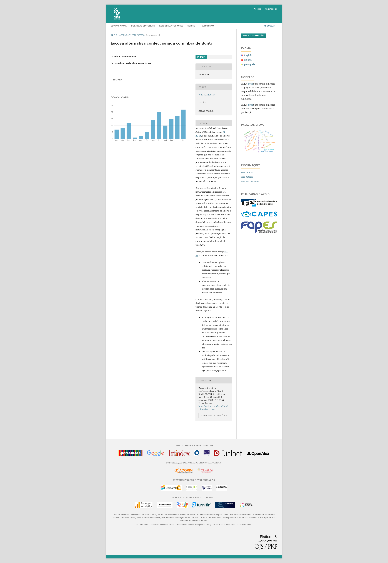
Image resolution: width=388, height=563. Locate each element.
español (248, 59)
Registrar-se (271, 9)
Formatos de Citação (213, 415)
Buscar (270, 26)
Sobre (191, 26)
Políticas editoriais (143, 26)
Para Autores (247, 176)
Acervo (123, 35)
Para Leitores (247, 172)
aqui (250, 83)
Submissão (208, 26)
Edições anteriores (171, 26)
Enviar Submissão (253, 35)
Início (114, 35)
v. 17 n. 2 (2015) (136, 35)
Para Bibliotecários (250, 181)
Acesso (257, 9)
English (248, 55)
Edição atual (119, 26)
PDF (202, 57)
